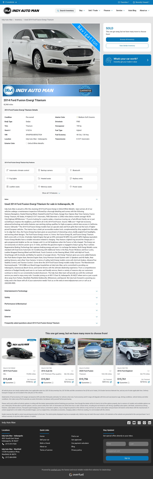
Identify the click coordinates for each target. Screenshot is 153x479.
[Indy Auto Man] (21, 10)
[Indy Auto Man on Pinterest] (143, 422)
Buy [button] (80, 10)
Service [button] (119, 10)
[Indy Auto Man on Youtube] (133, 422)
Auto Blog (132, 10)
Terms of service (46, 450)
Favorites (124, 2)
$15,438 (7, 379)
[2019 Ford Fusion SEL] (19, 351)
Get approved (76, 440)
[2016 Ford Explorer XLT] (134, 351)
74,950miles (31, 374)
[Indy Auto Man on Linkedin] (148, 422)
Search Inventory (67, 11)
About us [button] (143, 10)
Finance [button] (107, 10)
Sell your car (44, 440)
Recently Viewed (142, 2)
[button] (10, 2)
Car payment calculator (80, 443)
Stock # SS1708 (46, 368)
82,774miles (145, 374)
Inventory (18, 20)
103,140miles (106, 374)
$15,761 (121, 379)
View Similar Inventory (127, 46)
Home (42, 436)
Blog (73, 447)
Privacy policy (76, 450)
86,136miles (69, 374)
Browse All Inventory (127, 39)
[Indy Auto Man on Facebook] (128, 422)
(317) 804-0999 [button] (10, 457)
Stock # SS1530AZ (9, 368)
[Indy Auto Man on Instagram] (138, 422)
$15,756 (83, 379)
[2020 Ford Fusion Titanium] (96, 351)
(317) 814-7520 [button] (10, 444)
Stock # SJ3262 (84, 368)
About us (43, 447)
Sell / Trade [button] (93, 10)
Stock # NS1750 (122, 368)
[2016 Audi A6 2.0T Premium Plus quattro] (58, 351)
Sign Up (127, 458)
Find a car (75, 436)
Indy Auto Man (7, 20)
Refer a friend (45, 443)
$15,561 (45, 379)
